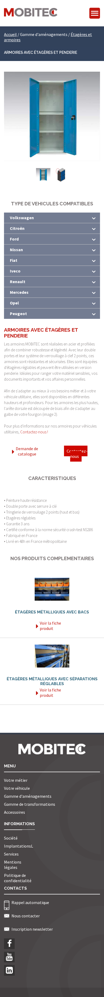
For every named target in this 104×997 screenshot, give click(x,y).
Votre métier (15, 780)
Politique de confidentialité (17, 878)
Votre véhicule (17, 788)
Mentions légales (12, 864)
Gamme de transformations (29, 804)
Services (11, 854)
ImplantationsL (18, 846)
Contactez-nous (77, 453)
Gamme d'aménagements (27, 796)
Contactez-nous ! (34, 431)
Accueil (10, 34)
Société (11, 838)
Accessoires (14, 812)
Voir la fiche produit (50, 625)
